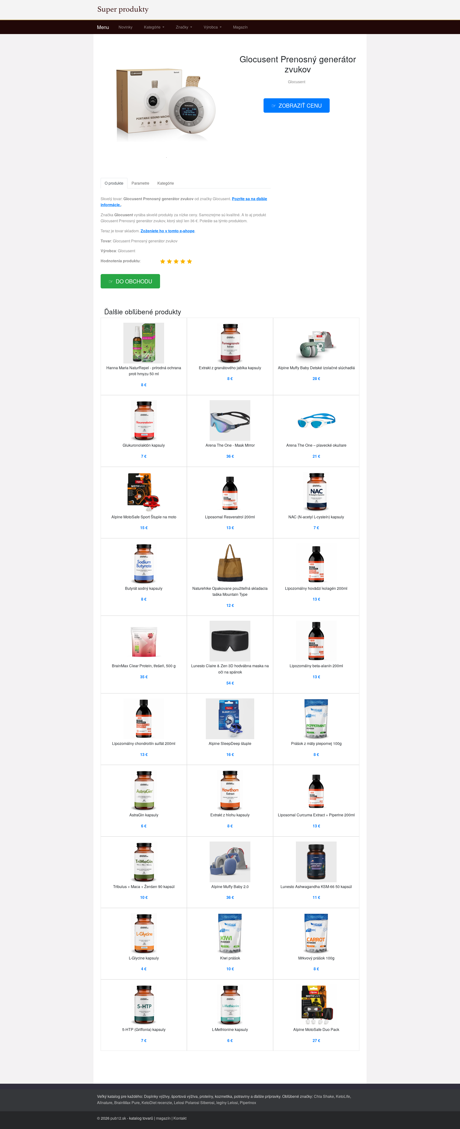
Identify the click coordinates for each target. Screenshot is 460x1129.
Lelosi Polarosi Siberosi (194, 1102)
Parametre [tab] (140, 183)
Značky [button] (182, 27)
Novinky (125, 27)
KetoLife (343, 1096)
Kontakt (179, 1118)
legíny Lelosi (227, 1102)
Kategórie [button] (152, 27)
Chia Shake (324, 1096)
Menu (103, 26)
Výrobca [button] (211, 27)
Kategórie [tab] (165, 183)
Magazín (240, 27)
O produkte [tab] (114, 183)
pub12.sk (118, 1118)
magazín (163, 1118)
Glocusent (296, 81)
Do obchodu (134, 281)
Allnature (104, 1102)
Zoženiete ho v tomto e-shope (168, 231)
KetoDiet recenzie (157, 1102)
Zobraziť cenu (300, 105)
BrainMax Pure (127, 1102)
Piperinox (248, 1102)
